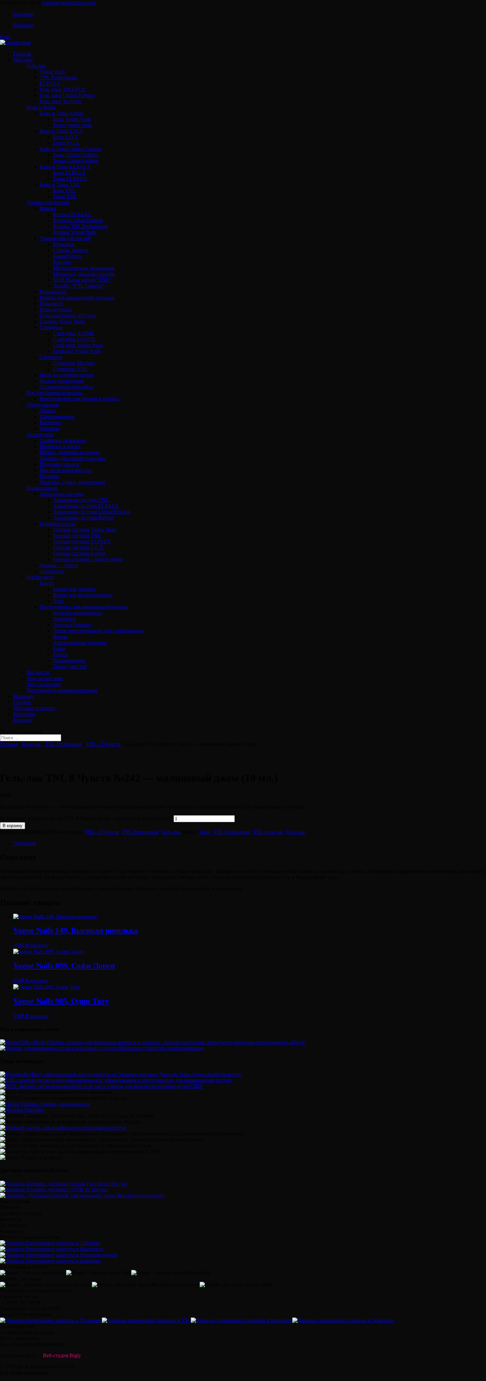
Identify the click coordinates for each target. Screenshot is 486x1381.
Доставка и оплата (34, 708)
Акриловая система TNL (81, 500)
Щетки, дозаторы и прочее (70, 452)
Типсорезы (52, 571)
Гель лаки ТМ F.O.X (62, 89)
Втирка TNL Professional (80, 226)
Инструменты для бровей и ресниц (79, 399)
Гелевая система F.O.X (78, 547)
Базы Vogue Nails (72, 119)
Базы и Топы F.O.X (61, 131)
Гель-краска (53, 291)
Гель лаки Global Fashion (67, 95)
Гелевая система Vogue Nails (84, 529)
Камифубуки (67, 256)
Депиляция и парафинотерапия (61, 690)
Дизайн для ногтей (47, 202)
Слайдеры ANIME (74, 333)
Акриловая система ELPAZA (86, 506)
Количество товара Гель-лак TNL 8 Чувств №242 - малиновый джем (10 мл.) (86, 818)
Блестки (62, 262)
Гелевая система (58, 523)
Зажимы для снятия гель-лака (73, 458)
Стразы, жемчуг (71, 250)
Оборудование (42, 404)
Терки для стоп (70, 666)
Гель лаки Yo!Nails (60, 101)
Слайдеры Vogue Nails (78, 345)
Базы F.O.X (65, 137)
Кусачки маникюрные (77, 613)
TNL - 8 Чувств (103, 744)
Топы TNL (65, 196)
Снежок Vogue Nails (62, 321)
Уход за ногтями (44, 678)
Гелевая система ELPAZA (82, 541)
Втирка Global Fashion (78, 220)
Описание (24, 843)
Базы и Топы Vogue (61, 113)
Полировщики (69, 660)
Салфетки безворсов (63, 440)
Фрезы (60, 636)
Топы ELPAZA (70, 178)
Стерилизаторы (57, 416)
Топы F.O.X (66, 143)
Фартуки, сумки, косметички (72, 482)
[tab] (249, 843)
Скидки (22, 702)
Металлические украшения (83, 268)
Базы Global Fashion (75, 155)
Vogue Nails (52, 71)
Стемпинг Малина (74, 363)
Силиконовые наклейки (67, 387)
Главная (22, 54)
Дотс (58, 601)
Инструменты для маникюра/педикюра (84, 607)
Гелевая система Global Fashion (88, 559)
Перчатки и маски (60, 446)
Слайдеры (51, 327)
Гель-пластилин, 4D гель (68, 315)
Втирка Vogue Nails (75, 232)
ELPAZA (50, 83)
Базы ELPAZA (69, 172)
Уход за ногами (43, 684)
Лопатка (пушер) (72, 625)
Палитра (49, 476)
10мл (205, 832)
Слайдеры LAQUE (74, 339)
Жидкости (37, 672)
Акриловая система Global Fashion (91, 512)
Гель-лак (36, 65)
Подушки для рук (59, 464)
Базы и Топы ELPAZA (65, 167)
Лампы (48, 410)
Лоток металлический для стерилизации (98, 630)
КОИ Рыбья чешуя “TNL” (82, 280)
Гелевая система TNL (77, 535)
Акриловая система (62, 494)
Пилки (60, 654)
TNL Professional (58, 77)
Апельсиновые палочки (80, 642)
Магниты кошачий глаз (66, 470)
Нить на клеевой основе (67, 375)
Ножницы (64, 619)
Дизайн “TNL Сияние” (78, 285)
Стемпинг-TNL (70, 369)
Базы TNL (64, 190)
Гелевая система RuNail (79, 553)
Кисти (47, 583)
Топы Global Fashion (76, 161)
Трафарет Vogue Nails (77, 351)
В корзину (12, 825)
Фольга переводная (61, 381)
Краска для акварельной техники (77, 297)
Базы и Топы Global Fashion (71, 149)
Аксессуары (40, 434)
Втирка (48, 208)
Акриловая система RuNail (83, 517)
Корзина (22, 720)
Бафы (59, 648)
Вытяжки (50, 422)
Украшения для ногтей (65, 238)
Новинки (23, 696)
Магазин (23, 59)
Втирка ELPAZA (72, 214)
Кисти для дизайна (74, 589)
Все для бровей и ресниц (54, 393)
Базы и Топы (40, 107)
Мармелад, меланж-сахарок (84, 274)
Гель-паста (51, 303)
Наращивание (42, 488)
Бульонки (63, 244)
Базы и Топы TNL (60, 184)
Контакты (24, 714)
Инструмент (40, 577)
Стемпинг (51, 357)
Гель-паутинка (56, 309)
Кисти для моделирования (82, 595)
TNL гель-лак (268, 832)
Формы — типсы (59, 565)
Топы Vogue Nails (72, 125)
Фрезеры (50, 428)
